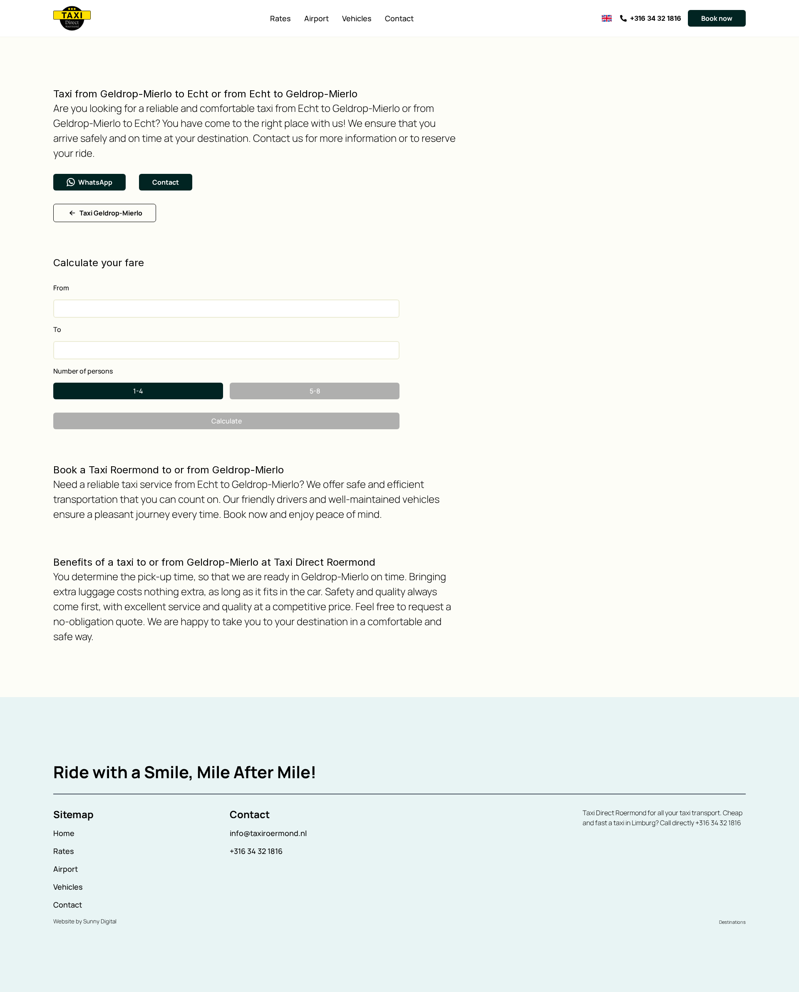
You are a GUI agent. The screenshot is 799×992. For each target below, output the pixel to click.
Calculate (226, 420)
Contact (399, 18)
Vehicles (357, 18)
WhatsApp (95, 182)
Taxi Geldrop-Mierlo (110, 213)
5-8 (315, 391)
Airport (316, 18)
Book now (716, 18)
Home (63, 833)
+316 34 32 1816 (256, 851)
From (61, 287)
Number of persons (83, 371)
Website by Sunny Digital (85, 921)
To (57, 329)
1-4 (138, 391)
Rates (280, 18)
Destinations (732, 922)
